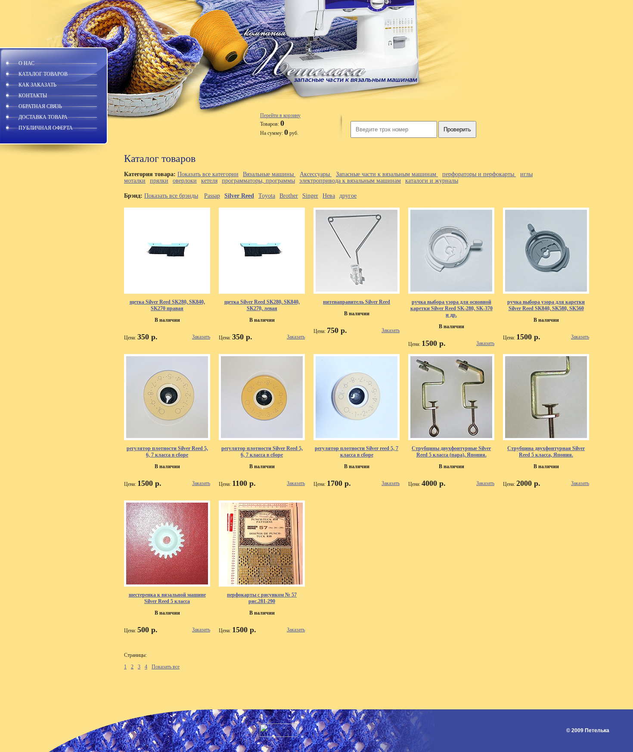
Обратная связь (40, 106)
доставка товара (43, 117)
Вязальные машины (269, 174)
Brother (288, 196)
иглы (526, 174)
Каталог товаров (43, 74)
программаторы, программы (258, 180)
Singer (310, 196)
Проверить (457, 129)
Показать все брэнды (171, 196)
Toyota (266, 196)
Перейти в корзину (280, 115)
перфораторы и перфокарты (479, 174)
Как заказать (37, 85)
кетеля (209, 180)
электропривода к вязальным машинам (350, 180)
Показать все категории (208, 174)
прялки (159, 180)
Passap (212, 196)
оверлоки (185, 180)
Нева (329, 196)
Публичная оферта (46, 128)
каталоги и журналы (431, 180)
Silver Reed (239, 196)
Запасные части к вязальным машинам (387, 174)
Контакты (33, 96)
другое (348, 196)
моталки (135, 180)
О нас (26, 63)
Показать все (166, 667)
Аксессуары (316, 174)
